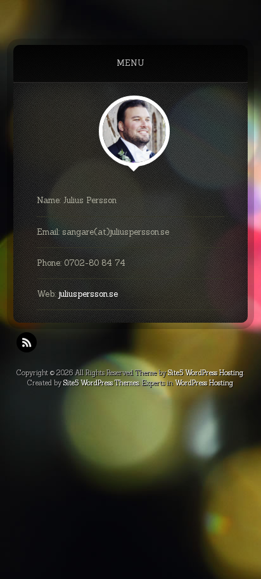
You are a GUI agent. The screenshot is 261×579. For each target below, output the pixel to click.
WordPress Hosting (204, 382)
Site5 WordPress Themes (101, 382)
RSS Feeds (26, 342)
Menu (130, 63)
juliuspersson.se (88, 294)
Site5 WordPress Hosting (205, 372)
